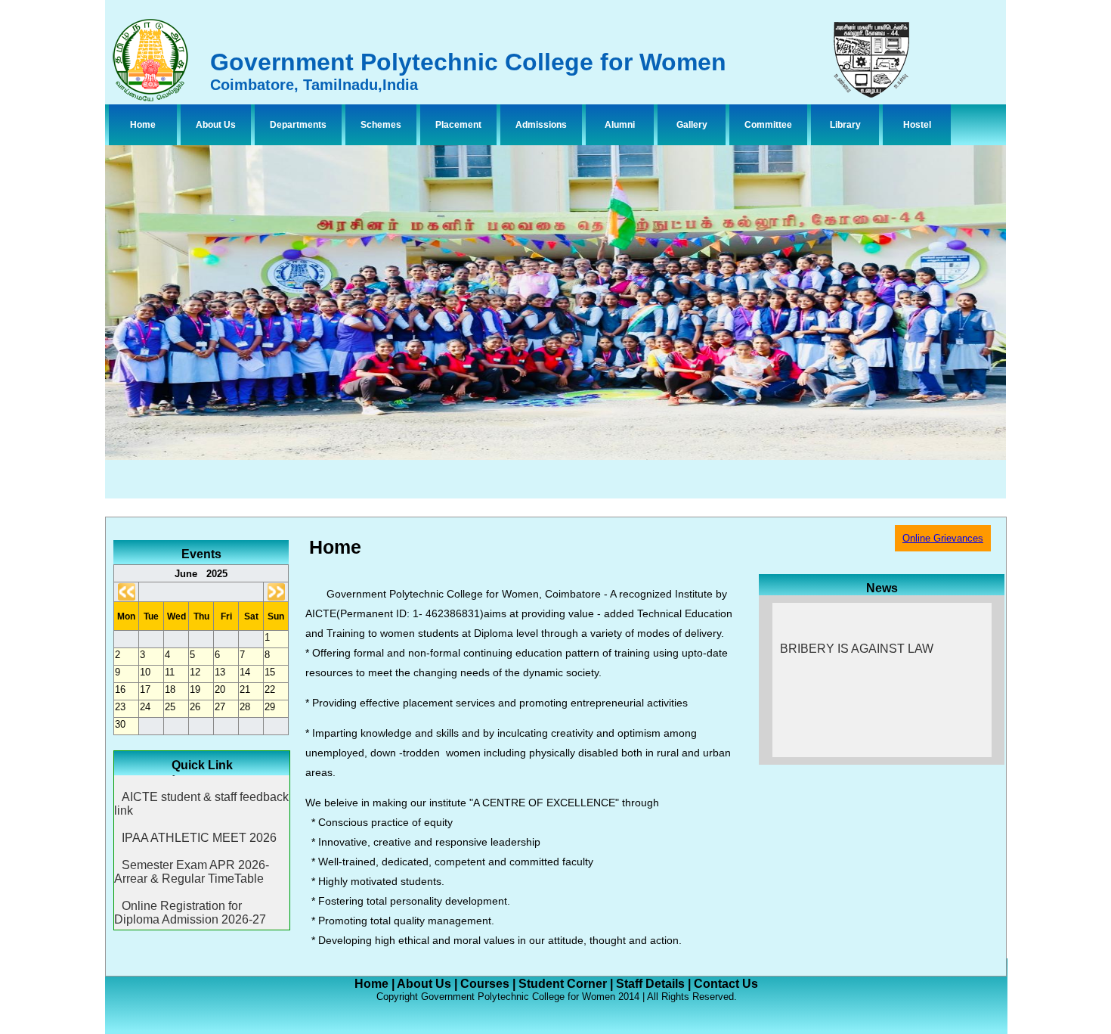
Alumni (620, 125)
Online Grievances (942, 538)
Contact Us (726, 983)
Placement (458, 125)
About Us (216, 125)
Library (845, 125)
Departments (298, 125)
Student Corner (562, 983)
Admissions (541, 125)
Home (143, 125)
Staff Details (650, 983)
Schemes (381, 125)
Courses (484, 983)
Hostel (917, 125)
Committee (768, 125)
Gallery (691, 125)
